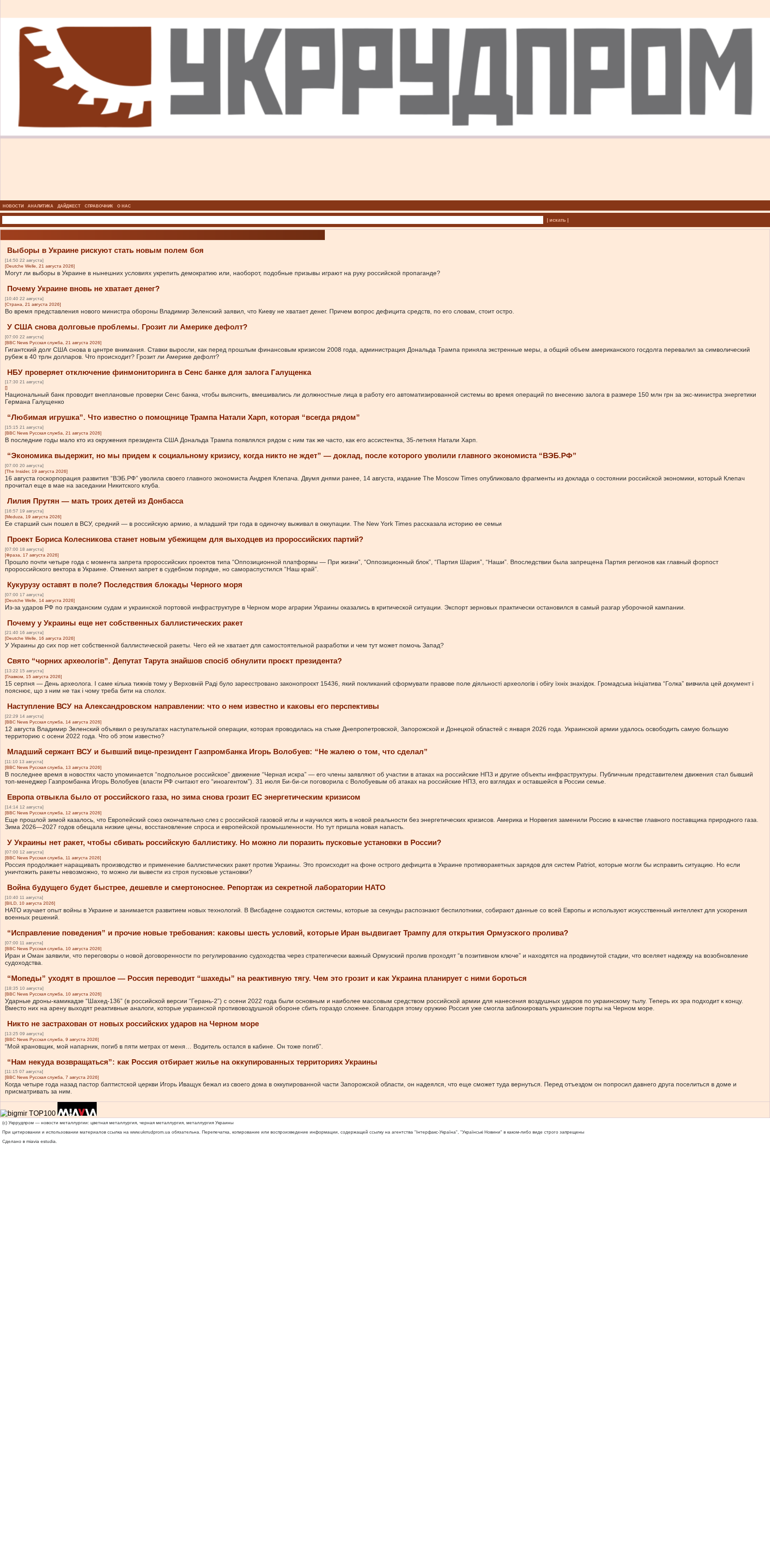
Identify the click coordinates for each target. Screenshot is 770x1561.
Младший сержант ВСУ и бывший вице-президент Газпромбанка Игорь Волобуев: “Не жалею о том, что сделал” (217, 752)
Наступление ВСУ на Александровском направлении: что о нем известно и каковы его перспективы (193, 706)
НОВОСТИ (13, 206)
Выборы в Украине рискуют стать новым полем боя (105, 250)
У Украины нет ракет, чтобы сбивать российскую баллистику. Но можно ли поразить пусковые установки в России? (224, 842)
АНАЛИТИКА (40, 206)
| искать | (558, 220)
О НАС (124, 206)
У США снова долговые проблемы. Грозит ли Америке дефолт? (127, 327)
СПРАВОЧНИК (99, 206)
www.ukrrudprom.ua (150, 1132)
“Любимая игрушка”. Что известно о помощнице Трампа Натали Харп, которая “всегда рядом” (183, 417)
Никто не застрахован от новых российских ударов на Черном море (133, 1024)
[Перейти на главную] (385, 197)
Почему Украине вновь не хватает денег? (83, 289)
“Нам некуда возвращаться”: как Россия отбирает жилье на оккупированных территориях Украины (192, 1062)
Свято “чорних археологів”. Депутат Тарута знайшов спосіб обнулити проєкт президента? (174, 661)
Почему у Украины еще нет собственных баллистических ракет (125, 623)
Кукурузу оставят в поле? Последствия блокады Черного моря (124, 585)
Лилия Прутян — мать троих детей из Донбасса (95, 501)
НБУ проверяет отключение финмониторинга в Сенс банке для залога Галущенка (159, 372)
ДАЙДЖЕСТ (69, 206)
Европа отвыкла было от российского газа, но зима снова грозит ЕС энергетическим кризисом (183, 797)
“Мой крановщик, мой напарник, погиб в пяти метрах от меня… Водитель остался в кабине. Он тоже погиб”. (164, 1046)
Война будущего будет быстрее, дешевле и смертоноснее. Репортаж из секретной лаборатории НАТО (196, 887)
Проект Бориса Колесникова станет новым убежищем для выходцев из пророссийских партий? (185, 539)
